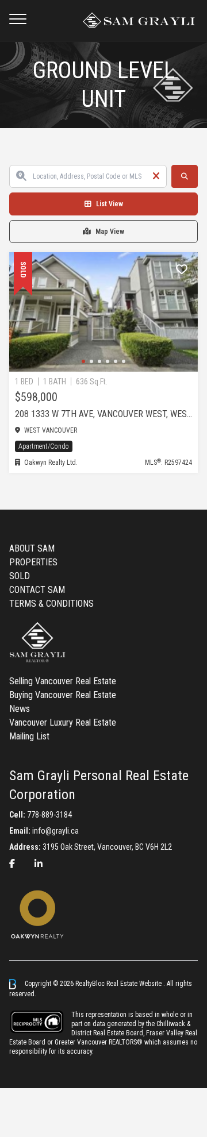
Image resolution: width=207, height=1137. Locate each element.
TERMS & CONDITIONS (51, 603)
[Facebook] (12, 863)
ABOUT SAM (32, 548)
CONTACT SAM (37, 589)
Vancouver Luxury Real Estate (62, 722)
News (19, 708)
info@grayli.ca (55, 830)
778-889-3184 (49, 814)
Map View (109, 232)
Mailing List (29, 736)
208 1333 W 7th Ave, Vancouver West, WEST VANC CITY (103, 413)
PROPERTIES (33, 562)
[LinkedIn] (38, 863)
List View (109, 204)
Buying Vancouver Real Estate (62, 694)
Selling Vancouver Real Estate (62, 681)
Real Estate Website (134, 984)
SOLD (19, 576)
